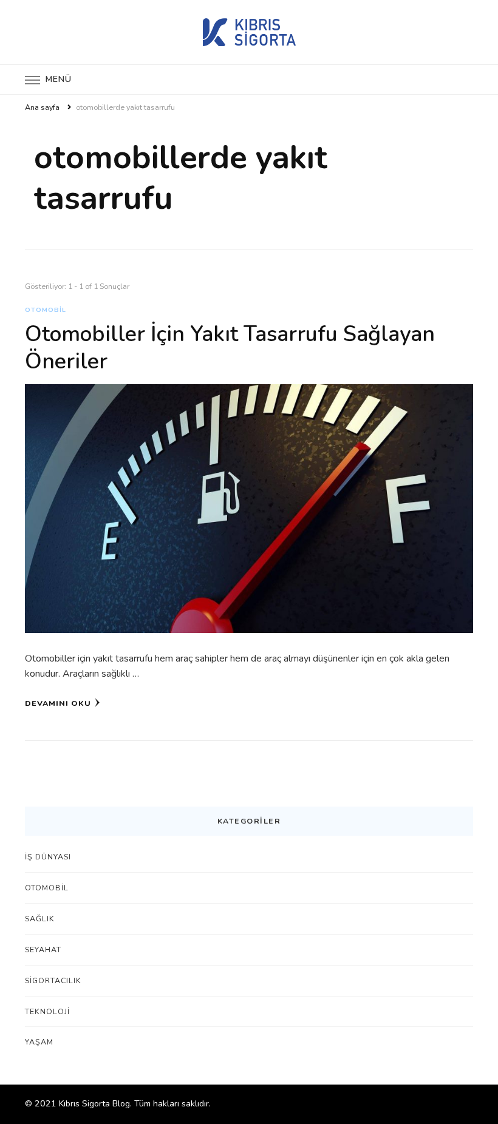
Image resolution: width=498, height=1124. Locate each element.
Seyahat (43, 949)
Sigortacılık (53, 980)
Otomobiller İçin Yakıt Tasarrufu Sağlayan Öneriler (230, 347)
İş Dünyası (48, 856)
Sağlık (40, 918)
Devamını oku (58, 703)
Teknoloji (47, 1011)
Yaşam (39, 1042)
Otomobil (45, 309)
